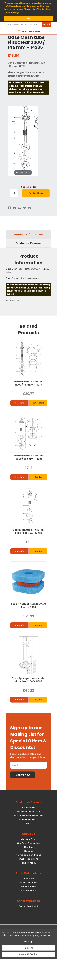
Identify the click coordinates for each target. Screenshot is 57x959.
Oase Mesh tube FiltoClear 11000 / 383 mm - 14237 (28, 383)
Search (47, 24)
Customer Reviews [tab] (29, 243)
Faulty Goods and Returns (28, 815)
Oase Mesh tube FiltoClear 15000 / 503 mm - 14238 (28, 457)
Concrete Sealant (28, 890)
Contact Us (28, 807)
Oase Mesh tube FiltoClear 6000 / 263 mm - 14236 (28, 531)
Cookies (28, 851)
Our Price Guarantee (28, 843)
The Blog (28, 847)
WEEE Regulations (28, 858)
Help (28, 823)
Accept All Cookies (29, 954)
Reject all (28, 948)
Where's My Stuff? (28, 819)
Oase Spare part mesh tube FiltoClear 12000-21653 (28, 680)
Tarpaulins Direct (28, 906)
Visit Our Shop (28, 839)
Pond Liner (28, 878)
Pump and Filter (28, 882)
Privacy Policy (28, 862)
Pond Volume (28, 886)
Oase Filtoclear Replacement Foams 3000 (28, 605)
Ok (28, 18)
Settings (28, 941)
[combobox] (28, 24)
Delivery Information (28, 811)
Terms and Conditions (28, 854)
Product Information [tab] (28, 234)
